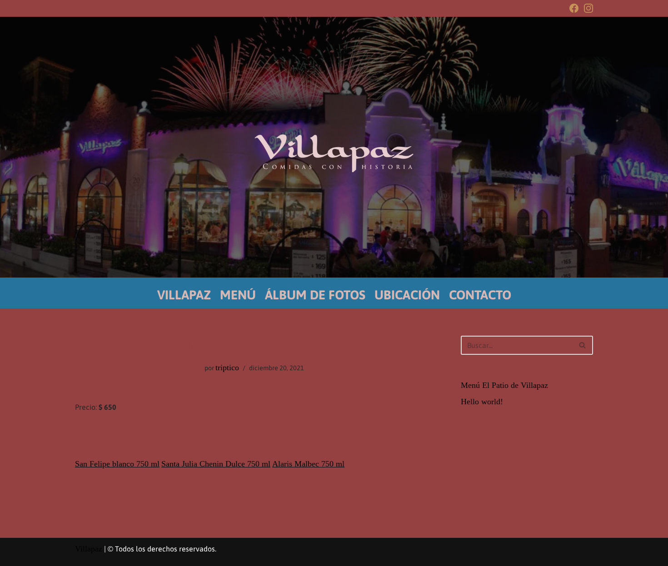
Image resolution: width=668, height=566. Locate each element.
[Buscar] (583, 345)
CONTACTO (480, 295)
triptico (227, 367)
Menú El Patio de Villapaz (504, 385)
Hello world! (482, 401)
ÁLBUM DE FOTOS (315, 295)
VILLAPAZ (184, 295)
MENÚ (238, 295)
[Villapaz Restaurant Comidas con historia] (334, 153)
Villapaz (88, 548)
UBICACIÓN (407, 295)
